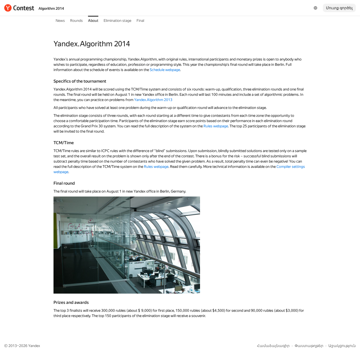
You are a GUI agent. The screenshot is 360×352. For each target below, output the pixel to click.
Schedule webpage (165, 70)
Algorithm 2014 (51, 8)
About (93, 20)
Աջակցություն (342, 346)
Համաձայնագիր (273, 346)
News (60, 20)
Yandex (34, 346)
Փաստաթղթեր (309, 346)
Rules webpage (215, 126)
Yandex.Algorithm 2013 (153, 100)
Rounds (76, 20)
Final (140, 20)
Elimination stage (117, 20)
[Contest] (19, 8)
